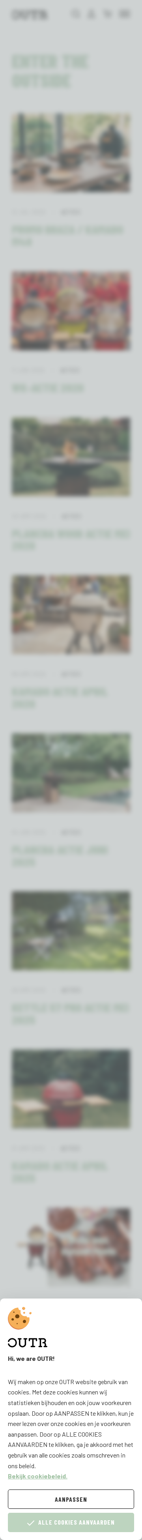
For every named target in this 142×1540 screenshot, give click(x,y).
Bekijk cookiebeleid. (37, 1476)
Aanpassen (71, 1499)
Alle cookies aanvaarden (76, 1522)
